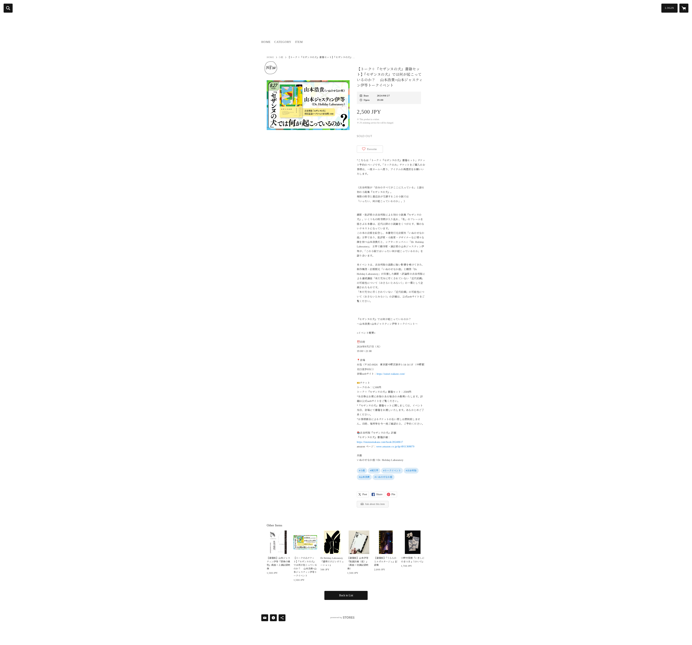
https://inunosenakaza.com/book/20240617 (380, 442)
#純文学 (374, 470)
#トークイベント (392, 470)
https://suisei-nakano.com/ (391, 374)
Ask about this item (375, 504)
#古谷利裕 (411, 470)
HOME (266, 41)
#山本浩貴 (364, 477)
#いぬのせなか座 (383, 477)
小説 (280, 57)
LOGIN (669, 8)
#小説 (362, 470)
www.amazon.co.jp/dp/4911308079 (395, 446)
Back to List (346, 595)
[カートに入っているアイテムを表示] (683, 8)
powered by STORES (342, 617)
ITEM (299, 41)
